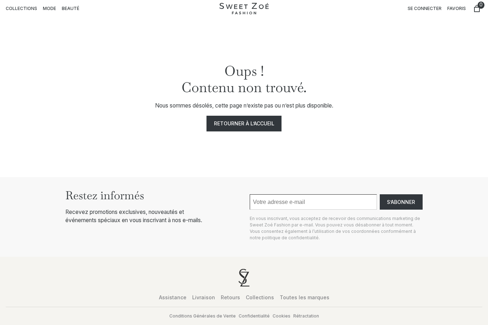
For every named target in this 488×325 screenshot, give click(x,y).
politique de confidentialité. (291, 237)
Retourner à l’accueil (244, 123)
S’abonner (401, 202)
